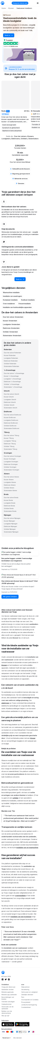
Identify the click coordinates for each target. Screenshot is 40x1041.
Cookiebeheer (26, 1007)
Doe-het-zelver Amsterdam (13, 317)
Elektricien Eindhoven (11, 423)
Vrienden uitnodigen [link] (8, 1001)
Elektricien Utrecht (10, 402)
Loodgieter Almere (10, 482)
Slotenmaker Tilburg (10, 449)
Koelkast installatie (28, 300)
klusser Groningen (10, 459)
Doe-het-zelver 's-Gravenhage (14, 373)
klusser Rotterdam (10, 355)
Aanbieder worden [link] (8, 989)
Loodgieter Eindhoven (11, 420)
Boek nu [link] (8, 35)
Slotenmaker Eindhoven (11, 428)
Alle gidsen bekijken (10, 596)
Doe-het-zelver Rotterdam (12, 352)
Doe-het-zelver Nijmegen (12, 518)
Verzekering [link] (25, 989)
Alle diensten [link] (17, 1038)
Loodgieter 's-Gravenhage (12, 379)
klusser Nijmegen (9, 521)
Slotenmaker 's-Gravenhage (13, 387)
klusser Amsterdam (10, 321)
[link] (20, 68)
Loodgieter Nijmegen (10, 524)
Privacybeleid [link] (25, 1002)
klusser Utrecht (9, 397)
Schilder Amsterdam (10, 332)
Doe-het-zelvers (20, 136)
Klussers (30, 136)
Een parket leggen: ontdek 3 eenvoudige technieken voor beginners (16, 559)
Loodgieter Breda (9, 503)
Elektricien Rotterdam (11, 361)
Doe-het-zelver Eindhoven (12, 415)
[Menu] (37, 3)
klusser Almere (8, 479)
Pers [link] (22, 997)
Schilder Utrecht (9, 405)
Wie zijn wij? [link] (5, 1015)
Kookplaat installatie (10, 300)
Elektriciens (15, 139)
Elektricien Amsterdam (11, 328)
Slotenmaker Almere (10, 490)
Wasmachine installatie (11, 292)
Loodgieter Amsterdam (11, 324)
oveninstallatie (20, 896)
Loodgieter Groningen (11, 461)
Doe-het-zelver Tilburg (11, 435)
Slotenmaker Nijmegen (11, 532)
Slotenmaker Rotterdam (11, 366)
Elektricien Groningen (11, 464)
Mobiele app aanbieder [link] (9, 994)
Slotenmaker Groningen (11, 470)
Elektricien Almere (10, 485)
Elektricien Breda (9, 506)
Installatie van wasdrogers (12, 296)
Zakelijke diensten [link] (27, 994)
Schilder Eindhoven (10, 425)
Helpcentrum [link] (25, 987)
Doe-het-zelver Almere (11, 477)
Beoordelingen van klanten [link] (8, 998)
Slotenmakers (33, 139)
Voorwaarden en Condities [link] (29, 999)
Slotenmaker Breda (10, 511)
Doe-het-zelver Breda (11, 497)
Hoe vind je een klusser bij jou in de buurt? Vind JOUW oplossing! (19, 582)
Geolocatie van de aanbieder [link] (7, 1007)
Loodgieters (6, 139)
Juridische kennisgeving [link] (29, 1005)
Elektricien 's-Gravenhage (12, 381)
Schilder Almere (9, 488)
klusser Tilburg (9, 438)
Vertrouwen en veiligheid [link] (29, 992)
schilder (15, 798)
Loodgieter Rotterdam (11, 358)
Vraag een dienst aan (20, 3)
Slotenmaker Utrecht (10, 408)
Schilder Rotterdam (10, 363)
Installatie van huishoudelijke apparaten (17, 307)
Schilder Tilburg (9, 446)
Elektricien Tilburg (10, 443)
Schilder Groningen (10, 467)
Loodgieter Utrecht (10, 399)
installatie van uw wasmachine (27, 847)
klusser (32, 738)
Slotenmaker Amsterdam (12, 335)
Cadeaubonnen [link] (7, 1004)
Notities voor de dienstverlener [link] (7, 1012)
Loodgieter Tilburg (10, 441)
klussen (4, 665)
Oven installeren (9, 304)
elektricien (5, 703)
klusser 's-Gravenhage (11, 376)
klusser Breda (8, 500)
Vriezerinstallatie (24, 304)
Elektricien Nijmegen (10, 526)
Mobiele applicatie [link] (8, 992)
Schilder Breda (8, 508)
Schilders (24, 139)
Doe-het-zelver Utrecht (11, 394)
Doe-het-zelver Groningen (12, 456)
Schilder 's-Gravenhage (11, 384)
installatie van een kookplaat (21, 917)
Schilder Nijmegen (10, 529)
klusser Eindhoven (10, 417)
